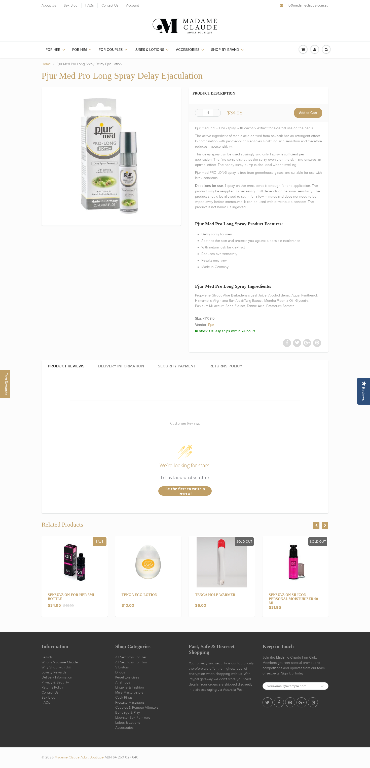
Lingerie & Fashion (129, 687)
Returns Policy (52, 687)
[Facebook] (279, 702)
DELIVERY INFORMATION (121, 366)
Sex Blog (71, 5)
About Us (49, 5)
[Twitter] (268, 702)
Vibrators (122, 667)
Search (47, 657)
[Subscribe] (322, 686)
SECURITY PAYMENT (177, 366)
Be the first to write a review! (185, 491)
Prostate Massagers (129, 702)
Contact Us (109, 5)
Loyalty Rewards (54, 672)
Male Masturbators (129, 692)
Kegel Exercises (127, 677)
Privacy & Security (55, 682)
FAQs (89, 5)
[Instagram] (313, 702)
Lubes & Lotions (149, 50)
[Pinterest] (290, 702)
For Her (53, 50)
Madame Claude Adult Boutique (79, 757)
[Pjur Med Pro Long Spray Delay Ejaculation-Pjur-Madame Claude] (111, 155)
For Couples (111, 50)
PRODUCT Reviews (66, 366)
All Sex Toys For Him (131, 662)
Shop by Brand (225, 50)
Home (46, 64)
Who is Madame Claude (60, 662)
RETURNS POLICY (225, 366)
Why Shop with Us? (56, 667)
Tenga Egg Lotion (139, 595)
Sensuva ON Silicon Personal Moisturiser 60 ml (293, 599)
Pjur (211, 325)
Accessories (187, 50)
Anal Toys (122, 682)
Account (132, 5)
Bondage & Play (127, 712)
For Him (79, 50)
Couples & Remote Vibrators (136, 707)
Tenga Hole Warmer (215, 595)
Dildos (120, 672)
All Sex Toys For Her (130, 657)
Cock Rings (123, 697)
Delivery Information (57, 677)
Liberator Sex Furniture (132, 717)
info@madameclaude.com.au (306, 5)
